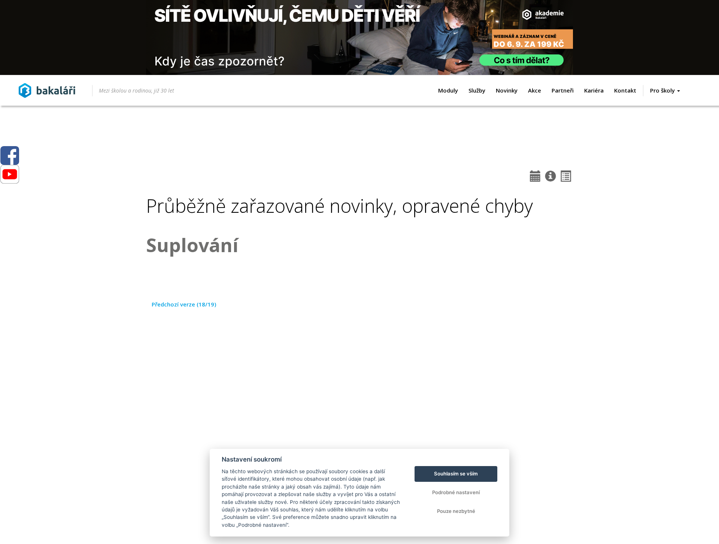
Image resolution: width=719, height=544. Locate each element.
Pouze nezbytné (456, 511)
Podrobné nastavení (456, 492)
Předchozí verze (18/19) (184, 304)
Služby (476, 90)
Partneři (563, 90)
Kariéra (594, 90)
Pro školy (663, 90)
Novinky (507, 90)
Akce (534, 90)
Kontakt (625, 90)
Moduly (448, 90)
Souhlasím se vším (456, 474)
